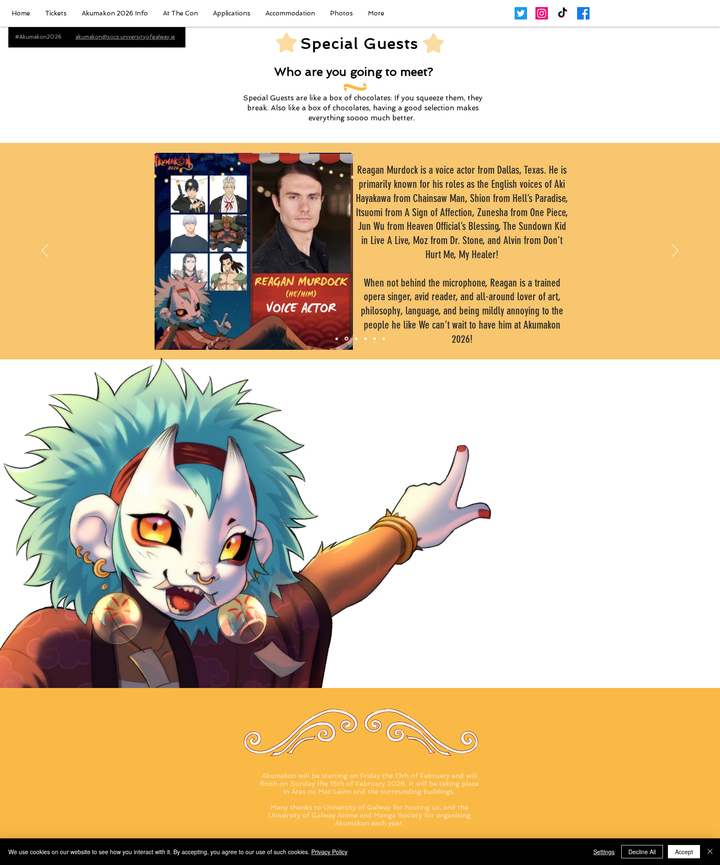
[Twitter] (521, 13)
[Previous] (45, 251)
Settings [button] (604, 852)
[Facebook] (583, 13)
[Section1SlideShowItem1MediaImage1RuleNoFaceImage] (336, 338)
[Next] (675, 251)
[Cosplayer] (383, 338)
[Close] (710, 851)
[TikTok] (562, 13)
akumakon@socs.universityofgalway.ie (125, 37)
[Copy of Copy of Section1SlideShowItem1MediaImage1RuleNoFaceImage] (356, 338)
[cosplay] (365, 338)
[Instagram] (541, 13)
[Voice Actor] (374, 338)
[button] (114, 13)
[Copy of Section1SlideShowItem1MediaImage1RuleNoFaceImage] (346, 339)
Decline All (642, 852)
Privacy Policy (329, 852)
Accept (684, 852)
